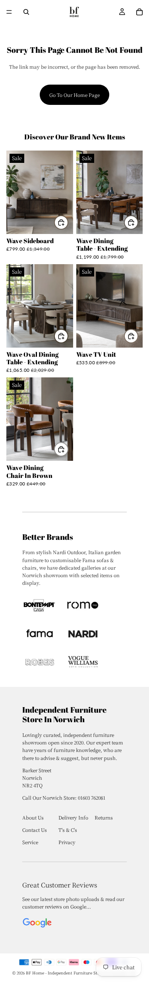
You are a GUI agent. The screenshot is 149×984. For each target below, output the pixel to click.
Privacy (66, 842)
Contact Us (34, 829)
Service (30, 842)
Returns (104, 817)
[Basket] (139, 12)
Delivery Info (73, 817)
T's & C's (67, 829)
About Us (33, 817)
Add (137, 222)
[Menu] (9, 12)
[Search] (26, 12)
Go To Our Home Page (74, 94)
